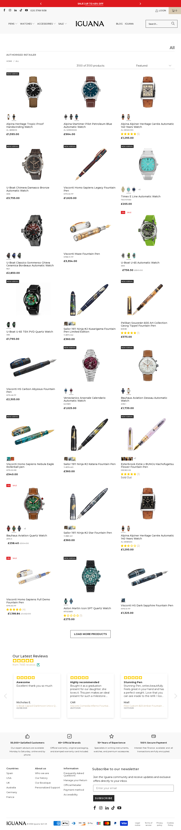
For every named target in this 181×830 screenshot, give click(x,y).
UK (8, 782)
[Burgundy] (71, 390)
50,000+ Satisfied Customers (27, 742)
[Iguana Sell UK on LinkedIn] (15, 10)
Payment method (74, 789)
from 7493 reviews (24, 664)
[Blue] (77, 116)
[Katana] (74, 323)
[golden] (123, 189)
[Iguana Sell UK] (90, 24)
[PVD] (9, 324)
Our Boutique (43, 782)
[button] (13, 24)
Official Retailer (72, 785)
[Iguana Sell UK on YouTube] (26, 10)
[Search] (173, 24)
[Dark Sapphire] (123, 600)
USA (8, 778)
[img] (92, 661)
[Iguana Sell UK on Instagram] (9, 10)
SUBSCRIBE (104, 798)
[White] (9, 116)
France (10, 797)
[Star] (70, 323)
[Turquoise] (129, 189)
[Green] (129, 255)
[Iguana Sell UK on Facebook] (4, 10)
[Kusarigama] (66, 323)
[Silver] (129, 116)
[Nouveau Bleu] (131, 458)
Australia (11, 787)
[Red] (9, 528)
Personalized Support (47, 787)
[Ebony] (123, 458)
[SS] (14, 324)
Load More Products (90, 634)
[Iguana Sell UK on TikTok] (20, 10)
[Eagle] (9, 458)
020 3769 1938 (38, 10)
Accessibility (71, 794)
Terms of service (148, 824)
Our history (41, 778)
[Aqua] (134, 255)
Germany (11, 792)
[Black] (14, 116)
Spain (9, 773)
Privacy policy (159, 824)
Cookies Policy (170, 824)
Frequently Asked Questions (74, 774)
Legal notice (137, 824)
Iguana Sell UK (40, 824)
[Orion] (12, 458)
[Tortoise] (127, 458)
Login (162, 10)
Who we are (42, 773)
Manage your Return (75, 780)
